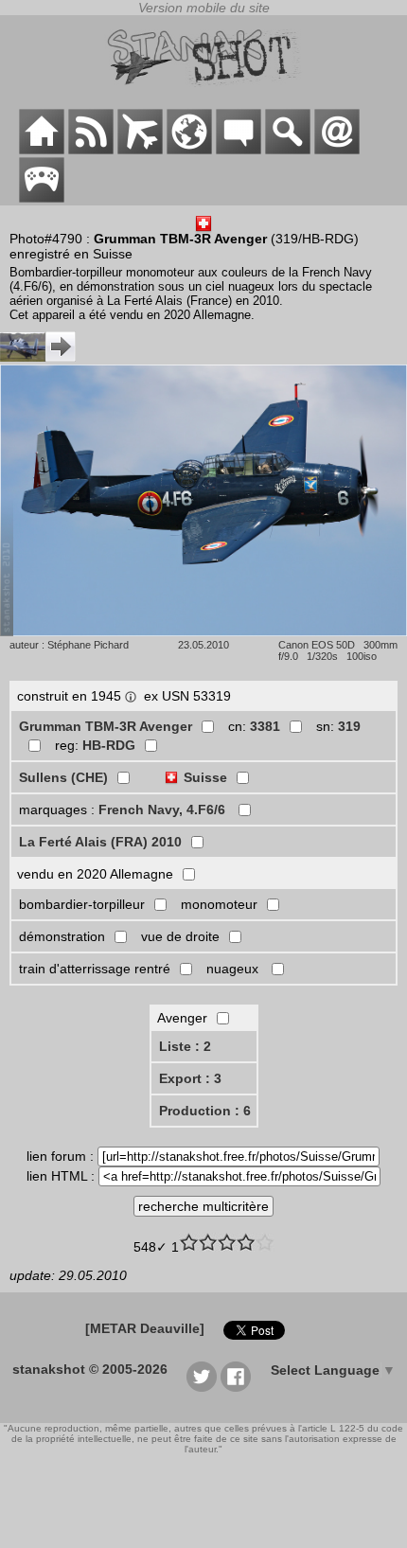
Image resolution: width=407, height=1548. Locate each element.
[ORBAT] (140, 149)
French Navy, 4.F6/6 (163, 809)
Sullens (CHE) (63, 777)
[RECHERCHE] (287, 149)
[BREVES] (91, 149)
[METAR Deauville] (144, 1328)
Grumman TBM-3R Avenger (105, 726)
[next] (38, 357)
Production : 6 (205, 1110)
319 (349, 726)
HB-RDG (108, 745)
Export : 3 (190, 1078)
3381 (265, 726)
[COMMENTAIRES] (238, 149)
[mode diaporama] (203, 631)
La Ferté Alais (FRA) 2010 (100, 841)
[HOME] (41, 149)
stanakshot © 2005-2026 (90, 1369)
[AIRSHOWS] (189, 149)
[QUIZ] (41, 197)
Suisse (205, 777)
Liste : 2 (185, 1046)
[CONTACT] (337, 149)
